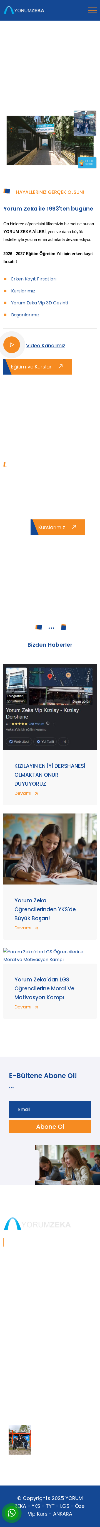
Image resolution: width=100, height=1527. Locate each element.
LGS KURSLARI (17, 1302)
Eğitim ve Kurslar (32, 366)
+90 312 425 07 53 (22, 1374)
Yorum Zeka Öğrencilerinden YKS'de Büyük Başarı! (45, 909)
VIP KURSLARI (17, 1311)
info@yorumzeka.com (27, 1383)
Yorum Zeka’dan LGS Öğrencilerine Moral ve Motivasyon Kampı (44, 988)
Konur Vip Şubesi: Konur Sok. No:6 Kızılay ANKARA (46, 1361)
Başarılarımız (25, 315)
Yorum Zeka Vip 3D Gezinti (39, 303)
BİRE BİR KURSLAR (21, 1320)
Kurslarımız (23, 291)
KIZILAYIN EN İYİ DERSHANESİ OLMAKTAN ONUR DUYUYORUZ (49, 775)
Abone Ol (50, 1126)
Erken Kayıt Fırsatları (33, 279)
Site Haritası (16, 1392)
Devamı (23, 793)
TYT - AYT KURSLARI (24, 1294)
